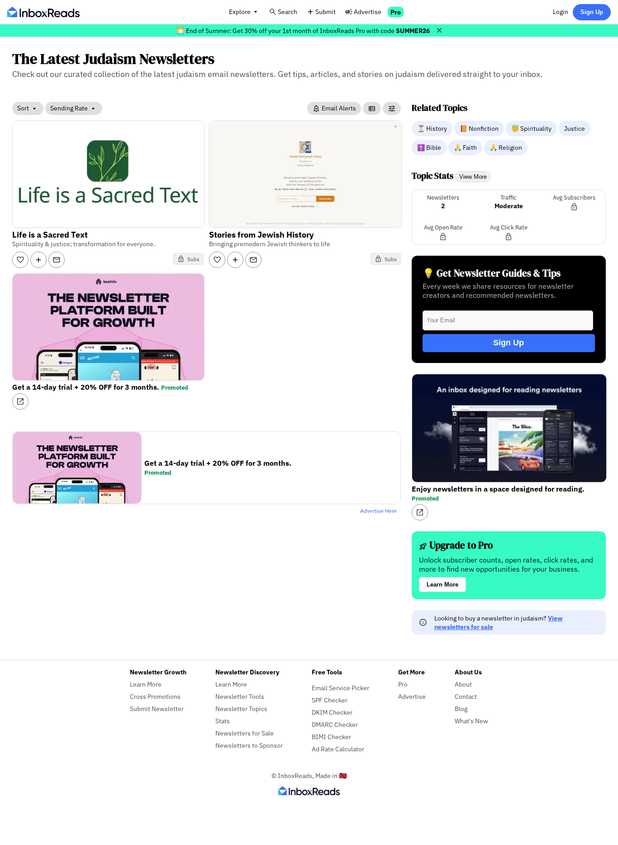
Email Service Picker (340, 687)
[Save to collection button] (38, 260)
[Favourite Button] (20, 260)
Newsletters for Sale (244, 733)
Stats (222, 720)
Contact (466, 696)
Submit (325, 11)
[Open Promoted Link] (20, 401)
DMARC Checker (335, 724)
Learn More (442, 584)
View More (473, 176)
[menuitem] (433, 128)
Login (560, 11)
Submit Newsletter (157, 708)
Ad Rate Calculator (338, 749)
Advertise (367, 11)
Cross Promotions (155, 696)
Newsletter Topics (241, 708)
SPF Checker (329, 700)
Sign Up (591, 12)
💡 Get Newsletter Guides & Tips (492, 273)
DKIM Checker (332, 712)
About (463, 684)
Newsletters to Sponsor (249, 745)
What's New (471, 720)
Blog (461, 708)
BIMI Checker (331, 736)
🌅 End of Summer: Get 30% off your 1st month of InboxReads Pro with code (303, 30)
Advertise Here (378, 510)
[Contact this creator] (56, 260)
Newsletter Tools (239, 696)
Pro (395, 12)
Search (287, 11)
